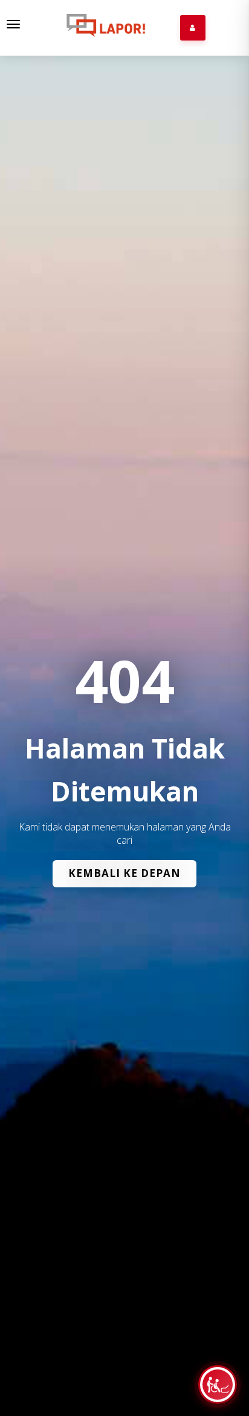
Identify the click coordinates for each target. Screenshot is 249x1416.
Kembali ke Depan (124, 873)
